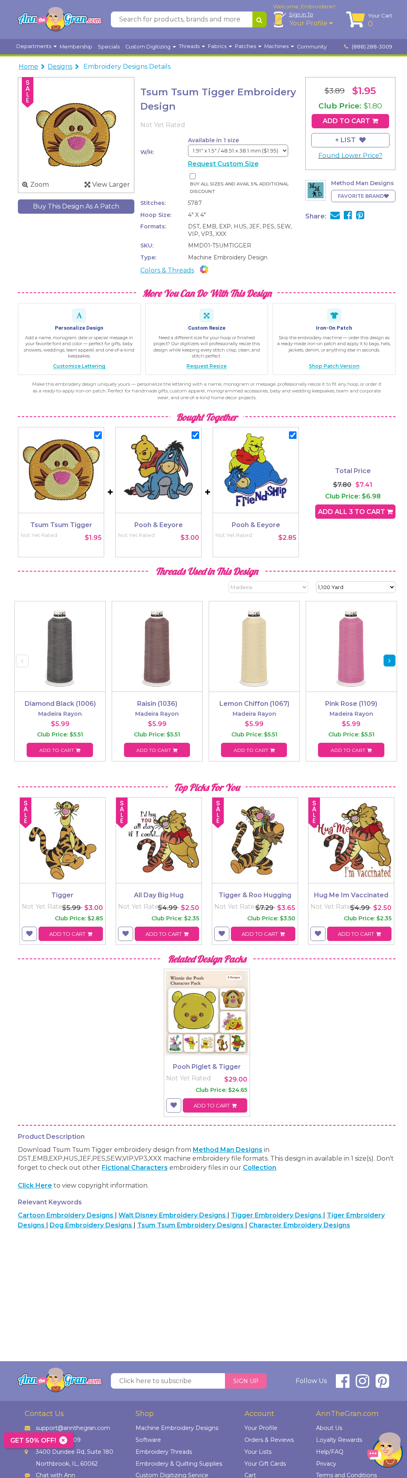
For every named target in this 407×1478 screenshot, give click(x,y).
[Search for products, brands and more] (259, 19)
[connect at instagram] (362, 1384)
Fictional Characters (135, 1167)
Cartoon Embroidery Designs (66, 1215)
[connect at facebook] (342, 1384)
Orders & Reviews (269, 1439)
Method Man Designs (227, 1149)
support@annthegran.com (73, 1428)
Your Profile (309, 23)
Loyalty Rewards (339, 1439)
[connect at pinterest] (382, 1384)
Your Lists (257, 1451)
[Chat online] (385, 1452)
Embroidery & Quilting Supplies (179, 1463)
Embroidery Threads (164, 1451)
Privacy (326, 1463)
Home (28, 66)
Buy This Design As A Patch (76, 206)
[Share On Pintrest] (360, 216)
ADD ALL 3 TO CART (352, 512)
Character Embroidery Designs (299, 1225)
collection (259, 1167)
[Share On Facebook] (348, 216)
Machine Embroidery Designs (177, 1428)
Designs (60, 66)
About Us (329, 1428)
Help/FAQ (329, 1451)
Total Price (353, 471)
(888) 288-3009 (371, 46)
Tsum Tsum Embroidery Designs (191, 1225)
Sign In (301, 14)
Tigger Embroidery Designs (277, 1215)
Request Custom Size (223, 164)
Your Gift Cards (265, 1463)
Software (148, 1439)
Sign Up (245, 1381)
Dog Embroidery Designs (92, 1225)
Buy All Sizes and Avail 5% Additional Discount (239, 187)
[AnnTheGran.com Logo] (60, 19)
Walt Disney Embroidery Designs (172, 1215)
